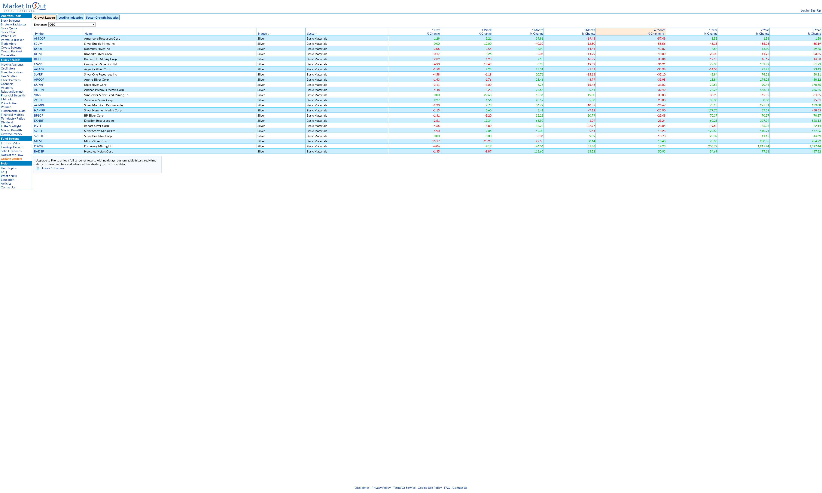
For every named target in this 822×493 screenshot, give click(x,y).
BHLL (37, 59)
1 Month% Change (536, 31)
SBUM (38, 43)
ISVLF (38, 125)
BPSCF (38, 115)
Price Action (9, 103)
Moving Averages (12, 64)
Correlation (8, 55)
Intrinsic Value (10, 143)
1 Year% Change (710, 31)
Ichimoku (7, 99)
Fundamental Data (13, 111)
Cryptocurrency (11, 134)
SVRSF (38, 131)
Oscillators (8, 68)
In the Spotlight (11, 126)
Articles (6, 183)
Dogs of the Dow (12, 155)
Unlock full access (52, 168)
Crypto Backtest (11, 51)
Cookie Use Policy (430, 487)
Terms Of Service (404, 487)
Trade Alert (8, 43)
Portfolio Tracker (12, 39)
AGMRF (39, 105)
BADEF (39, 151)
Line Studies (9, 76)
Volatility (7, 87)
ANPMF (39, 90)
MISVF (38, 141)
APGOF (39, 79)
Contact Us (8, 187)
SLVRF (38, 74)
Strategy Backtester (14, 24)
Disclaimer (362, 487)
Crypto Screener (12, 47)
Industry (263, 33)
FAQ (4, 172)
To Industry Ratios (13, 118)
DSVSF (38, 146)
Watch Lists (8, 36)
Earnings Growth (12, 147)
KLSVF (38, 54)
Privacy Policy (381, 487)
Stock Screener (11, 20)
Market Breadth (11, 130)
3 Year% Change (814, 31)
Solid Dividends (11, 151)
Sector (311, 33)
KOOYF (39, 48)
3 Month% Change (588, 31)
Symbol (40, 33)
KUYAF (39, 84)
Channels (7, 84)
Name (88, 33)
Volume (6, 107)
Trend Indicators (12, 72)
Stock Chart (8, 32)
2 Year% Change (762, 31)
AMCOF (39, 38)
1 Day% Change (433, 31)
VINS (37, 95)
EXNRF (39, 120)
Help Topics (8, 168)
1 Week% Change (484, 31)
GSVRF (38, 64)
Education (7, 179)
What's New (9, 176)
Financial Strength (13, 95)
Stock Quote (9, 28)
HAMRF (39, 110)
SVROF (39, 136)
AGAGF (39, 69)
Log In (805, 10)
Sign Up (816, 10)
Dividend (7, 122)
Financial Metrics (12, 114)
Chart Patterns (11, 80)
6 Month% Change (657, 31)
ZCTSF (38, 100)
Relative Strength (12, 91)
